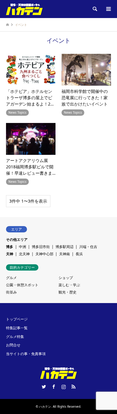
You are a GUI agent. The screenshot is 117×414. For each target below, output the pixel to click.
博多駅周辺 (65, 246)
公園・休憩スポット (22, 284)
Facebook (54, 387)
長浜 (79, 253)
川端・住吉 (88, 246)
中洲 (22, 246)
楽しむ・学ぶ (69, 284)
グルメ (11, 277)
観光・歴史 (67, 292)
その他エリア (17, 239)
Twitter (44, 387)
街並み (11, 292)
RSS (73, 387)
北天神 (24, 253)
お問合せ (13, 345)
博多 (9, 246)
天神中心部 (44, 253)
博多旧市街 (41, 246)
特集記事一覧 (17, 327)
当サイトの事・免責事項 (26, 353)
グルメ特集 (15, 336)
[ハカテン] (24, 8)
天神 (9, 253)
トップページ (17, 319)
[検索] (95, 9)
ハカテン (45, 406)
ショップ (65, 277)
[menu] (108, 9)
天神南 (64, 253)
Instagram (64, 387)
